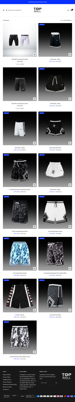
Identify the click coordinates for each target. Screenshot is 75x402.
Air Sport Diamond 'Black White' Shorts (20, 356)
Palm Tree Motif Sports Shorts (20, 231)
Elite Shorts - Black (55, 59)
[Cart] (71, 10)
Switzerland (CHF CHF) (6, 396)
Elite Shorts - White (20, 147)
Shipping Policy (7, 379)
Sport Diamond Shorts (55, 147)
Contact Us (6, 389)
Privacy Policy (6, 377)
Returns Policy (7, 374)
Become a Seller (7, 387)
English (14, 395)
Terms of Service (7, 382)
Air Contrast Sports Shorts (20, 273)
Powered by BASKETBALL (29, 396)
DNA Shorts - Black (55, 103)
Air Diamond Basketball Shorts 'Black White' (55, 273)
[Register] (56, 382)
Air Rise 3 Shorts (19, 315)
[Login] (68, 10)
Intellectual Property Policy (10, 384)
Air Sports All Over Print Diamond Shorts (19, 189)
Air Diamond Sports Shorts (55, 231)
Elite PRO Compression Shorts (20, 59)
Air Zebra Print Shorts (55, 315)
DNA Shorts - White (55, 189)
